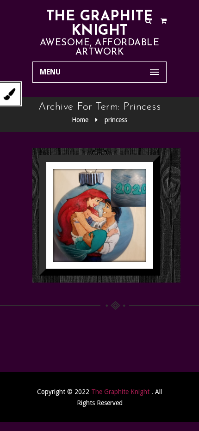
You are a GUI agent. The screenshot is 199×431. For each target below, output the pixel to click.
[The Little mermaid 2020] (88, 212)
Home (80, 119)
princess (116, 119)
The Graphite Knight (99, 24)
